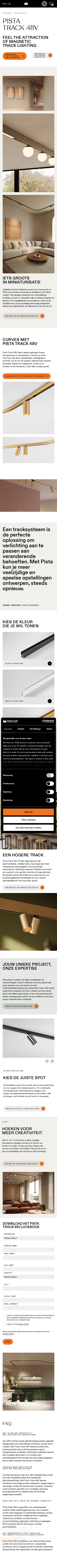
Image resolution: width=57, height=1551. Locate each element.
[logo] (26, 3)
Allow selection (28, 820)
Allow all (28, 812)
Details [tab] (21, 729)
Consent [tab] (8, 729)
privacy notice (8, 1334)
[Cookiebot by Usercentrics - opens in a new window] (42, 721)
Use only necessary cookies (28, 828)
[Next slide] (52, 1061)
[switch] (50, 783)
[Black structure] (28, 649)
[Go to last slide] (47, 1061)
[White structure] (28, 687)
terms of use (23, 1324)
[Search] (44, 4)
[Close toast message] (36, 1521)
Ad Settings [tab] (35, 729)
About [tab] (49, 729)
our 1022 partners (19, 742)
